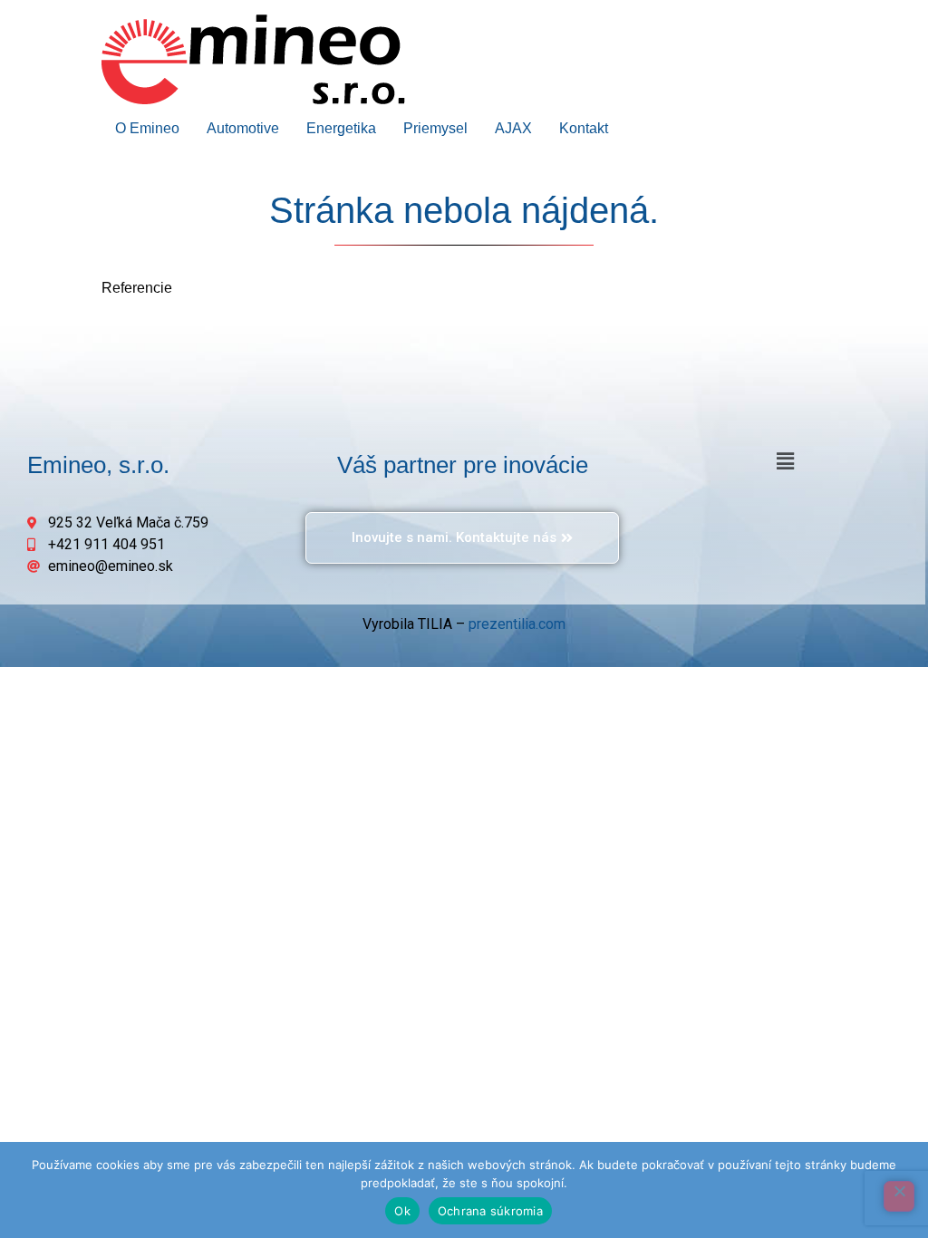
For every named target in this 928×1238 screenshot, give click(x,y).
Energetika (341, 128)
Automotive (243, 128)
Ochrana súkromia (490, 1211)
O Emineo (147, 128)
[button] (785, 461)
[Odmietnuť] (899, 1196)
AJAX (513, 128)
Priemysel (435, 128)
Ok (402, 1211)
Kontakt (583, 128)
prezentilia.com (517, 624)
